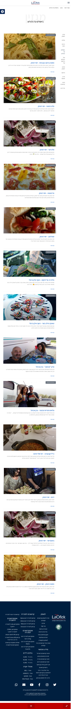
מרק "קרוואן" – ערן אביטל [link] (45, 367)
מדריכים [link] (63, 88)
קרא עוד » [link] (52, 71)
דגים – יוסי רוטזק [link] (48, 497)
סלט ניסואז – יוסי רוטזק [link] (46, 106)
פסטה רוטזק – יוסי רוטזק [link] (45, 584)
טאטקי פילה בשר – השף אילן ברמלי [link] (41, 323)
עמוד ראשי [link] (67, 8)
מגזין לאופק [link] (63, 35)
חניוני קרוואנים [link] (63, 83)
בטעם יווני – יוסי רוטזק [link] (46, 540)
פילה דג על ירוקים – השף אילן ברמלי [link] (41, 280)
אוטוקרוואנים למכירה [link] (28, 631)
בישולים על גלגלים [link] (63, 51)
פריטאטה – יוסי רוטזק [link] (46, 193)
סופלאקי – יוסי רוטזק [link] (47, 236)
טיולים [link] (63, 40)
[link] (2, 11)
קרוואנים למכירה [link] (27, 614)
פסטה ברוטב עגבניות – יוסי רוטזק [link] (42, 63)
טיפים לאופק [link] (63, 68)
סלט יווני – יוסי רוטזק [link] (47, 149)
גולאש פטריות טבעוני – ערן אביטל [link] (42, 410)
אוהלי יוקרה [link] (27, 667)
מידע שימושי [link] (63, 77)
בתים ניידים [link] (27, 653)
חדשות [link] (63, 73)
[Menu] (67, 2)
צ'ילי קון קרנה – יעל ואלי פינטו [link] (43, 454)
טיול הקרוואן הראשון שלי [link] (63, 60)
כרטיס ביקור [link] (63, 45)
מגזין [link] (61, 8)
